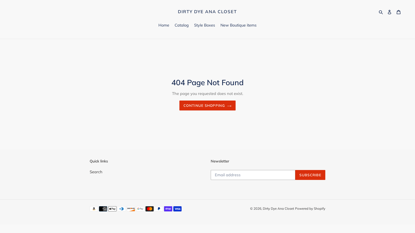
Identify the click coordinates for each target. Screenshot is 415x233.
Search (96, 171)
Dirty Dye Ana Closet (207, 11)
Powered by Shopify (310, 208)
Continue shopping (204, 105)
